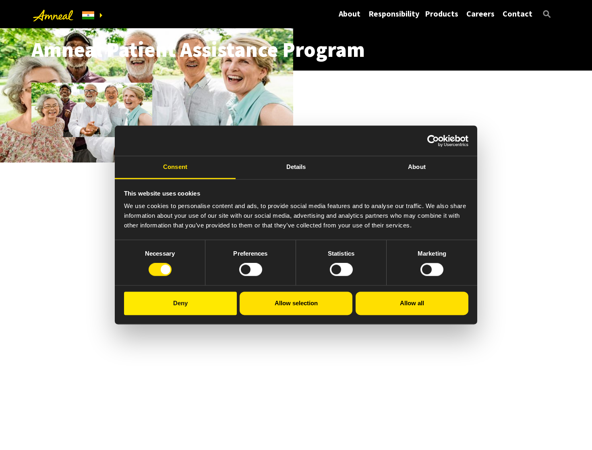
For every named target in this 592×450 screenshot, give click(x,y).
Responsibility (393, 13)
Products (441, 13)
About (349, 13)
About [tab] (417, 166)
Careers (480, 13)
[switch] (250, 269)
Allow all (412, 303)
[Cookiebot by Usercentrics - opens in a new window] (433, 141)
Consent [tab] (175, 166)
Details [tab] (296, 166)
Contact (517, 13)
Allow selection (296, 303)
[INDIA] (92, 15)
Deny (180, 303)
